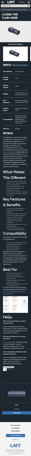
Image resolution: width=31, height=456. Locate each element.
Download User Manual (19, 65)
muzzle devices (9, 152)
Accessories (9, 9)
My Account (16, 425)
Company (16, 428)
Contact (22, 2)
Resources (16, 431)
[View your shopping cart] (28, 2)
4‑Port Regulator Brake (10, 291)
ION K (16, 405)
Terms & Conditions (20, 450)
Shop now (16, 413)
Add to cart (10, 369)
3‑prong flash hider (9, 342)
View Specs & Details (15, 44)
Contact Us (15, 439)
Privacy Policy (10, 450)
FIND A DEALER (16, 435)
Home (3, 9)
